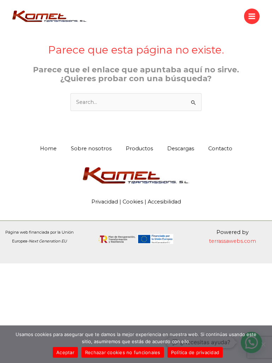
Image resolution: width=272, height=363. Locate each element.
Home (48, 148)
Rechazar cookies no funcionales (122, 352)
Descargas (180, 148)
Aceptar (65, 352)
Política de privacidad (195, 352)
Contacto (220, 148)
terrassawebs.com (232, 241)
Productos (139, 148)
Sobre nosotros (91, 148)
